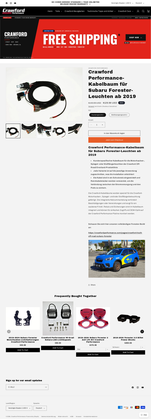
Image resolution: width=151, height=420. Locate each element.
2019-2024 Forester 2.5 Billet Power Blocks (128, 339)
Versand (91, 106)
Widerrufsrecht (63, 416)
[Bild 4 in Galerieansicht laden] (59, 131)
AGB (71, 416)
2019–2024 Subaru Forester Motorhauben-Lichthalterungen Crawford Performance (23, 340)
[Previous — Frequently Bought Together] (9, 331)
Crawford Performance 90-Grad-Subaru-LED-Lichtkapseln (57, 339)
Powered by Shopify (32, 416)
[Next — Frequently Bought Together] (142, 331)
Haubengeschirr (98, 115)
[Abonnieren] (45, 387)
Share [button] (93, 285)
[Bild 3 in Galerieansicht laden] (44, 131)
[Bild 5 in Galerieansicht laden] (75, 131)
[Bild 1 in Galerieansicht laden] (13, 131)
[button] (58, 11)
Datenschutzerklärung (48, 416)
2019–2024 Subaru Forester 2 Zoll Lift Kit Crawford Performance (93, 340)
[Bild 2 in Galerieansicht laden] (28, 131)
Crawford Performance (18, 416)
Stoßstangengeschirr (119, 115)
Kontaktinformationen (90, 416)
